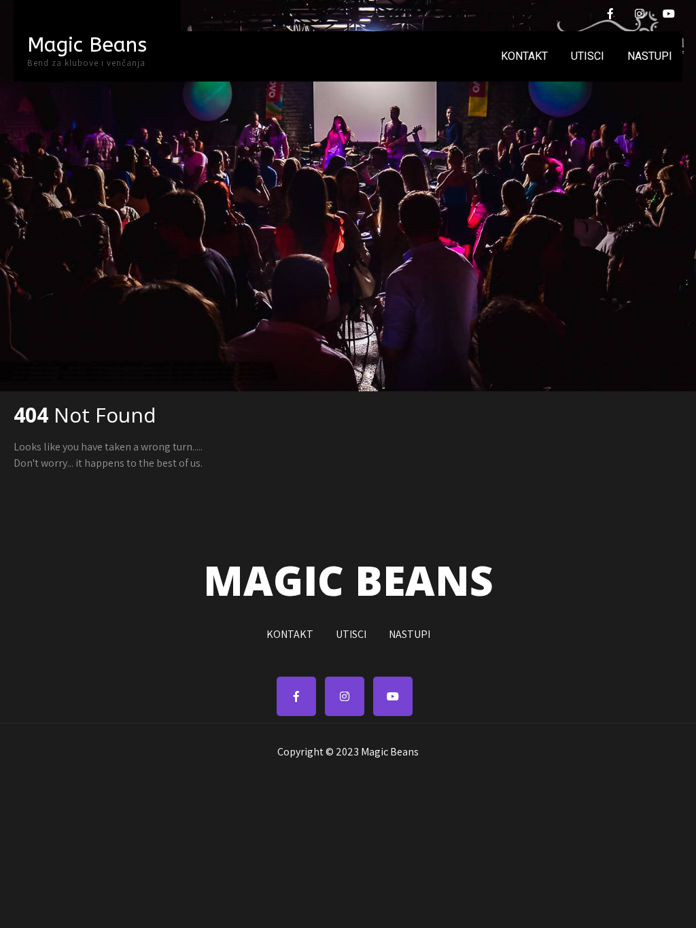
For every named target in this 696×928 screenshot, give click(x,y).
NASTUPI (649, 56)
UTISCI (587, 56)
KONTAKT (524, 56)
